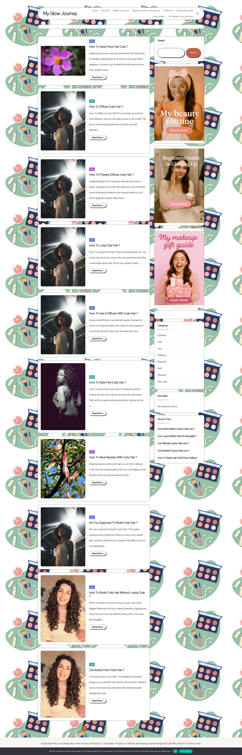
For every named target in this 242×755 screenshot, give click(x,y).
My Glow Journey (60, 13)
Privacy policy (185, 751)
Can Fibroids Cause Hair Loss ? (173, 443)
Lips (160, 348)
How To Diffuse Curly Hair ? (106, 107)
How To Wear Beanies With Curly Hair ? (113, 457)
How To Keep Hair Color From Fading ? (177, 458)
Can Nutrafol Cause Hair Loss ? (174, 450)
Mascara (162, 361)
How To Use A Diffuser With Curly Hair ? (113, 313)
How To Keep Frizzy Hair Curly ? (108, 47)
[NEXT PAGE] (103, 728)
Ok (175, 751)
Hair (92, 41)
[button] (103, 728)
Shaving (162, 375)
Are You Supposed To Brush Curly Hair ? (113, 523)
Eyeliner (162, 335)
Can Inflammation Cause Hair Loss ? (176, 429)
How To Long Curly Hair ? (104, 245)
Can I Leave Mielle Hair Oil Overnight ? (177, 436)
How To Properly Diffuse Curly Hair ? (111, 175)
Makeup (162, 355)
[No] (239, 751)
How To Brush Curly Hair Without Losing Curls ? (117, 594)
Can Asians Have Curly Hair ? (106, 670)
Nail (160, 368)
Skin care (162, 381)
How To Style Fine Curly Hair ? (107, 382)
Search (161, 40)
